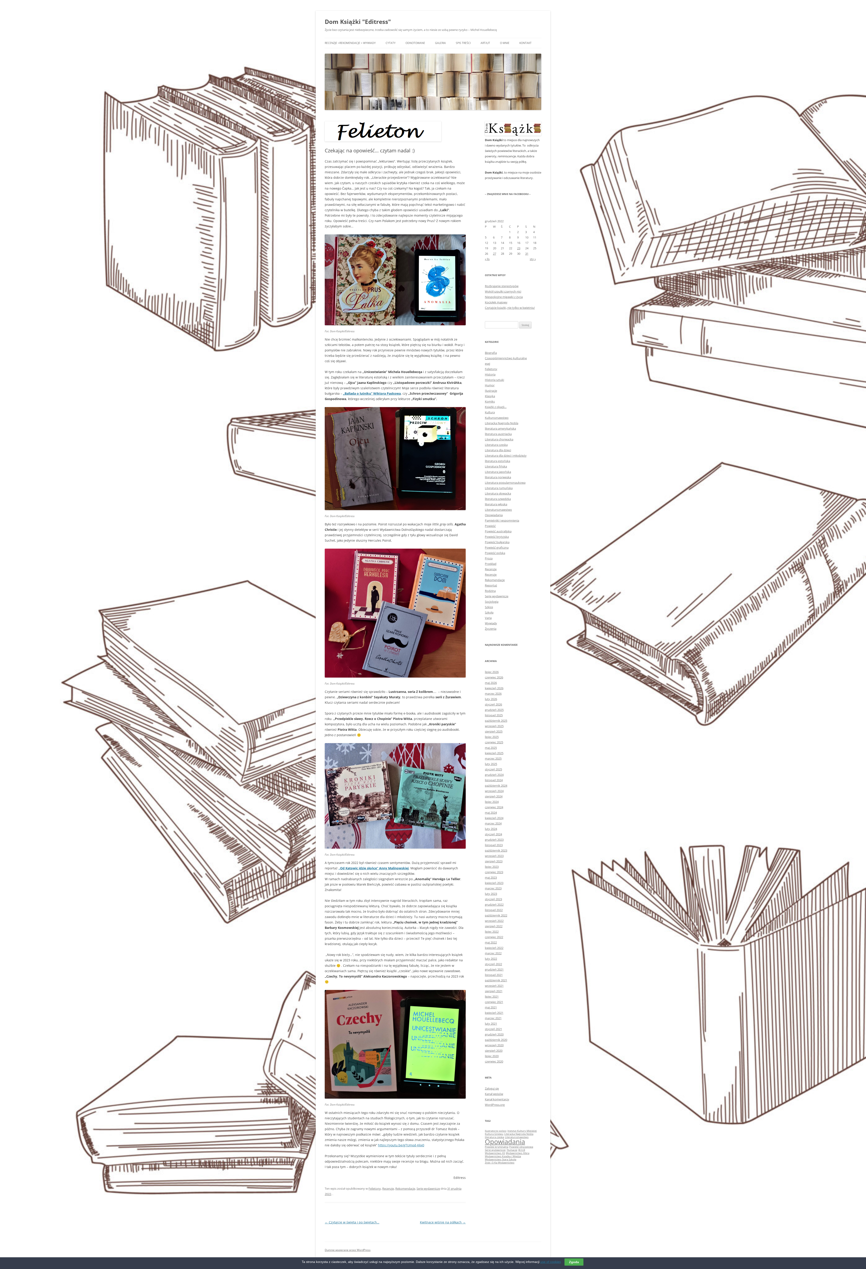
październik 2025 (496, 721)
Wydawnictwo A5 (495, 1153)
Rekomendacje (405, 1189)
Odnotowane (415, 43)
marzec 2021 (493, 1018)
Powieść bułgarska (497, 542)
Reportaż (491, 585)
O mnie (504, 43)
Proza (489, 558)
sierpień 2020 (493, 1051)
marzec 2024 (493, 823)
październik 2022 (496, 915)
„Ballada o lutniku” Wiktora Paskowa (372, 393)
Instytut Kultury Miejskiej (522, 1130)
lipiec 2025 (492, 737)
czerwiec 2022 (494, 937)
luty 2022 (491, 959)
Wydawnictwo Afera (517, 1153)
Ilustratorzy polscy (496, 1130)
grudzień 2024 (494, 775)
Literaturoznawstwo (498, 510)
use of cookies (550, 1262)
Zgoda (574, 1262)
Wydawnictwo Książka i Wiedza (503, 1156)
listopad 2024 (494, 780)
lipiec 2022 (492, 932)
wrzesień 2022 (494, 921)
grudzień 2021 (494, 969)
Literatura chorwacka (499, 439)
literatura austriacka (498, 434)
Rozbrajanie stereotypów (501, 286)
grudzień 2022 (494, 905)
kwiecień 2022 (494, 948)
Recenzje (388, 1189)
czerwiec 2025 (494, 742)
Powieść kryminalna (496, 1146)
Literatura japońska (498, 472)
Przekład (490, 564)
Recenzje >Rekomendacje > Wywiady (350, 43)
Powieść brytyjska (497, 537)
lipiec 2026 (492, 672)
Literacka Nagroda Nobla (501, 423)
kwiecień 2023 (494, 883)
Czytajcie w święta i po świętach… (352, 1222)
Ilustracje (491, 391)
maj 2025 (491, 748)
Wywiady (491, 623)
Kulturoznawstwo (497, 418)
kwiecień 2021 (494, 1013)
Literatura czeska (496, 445)
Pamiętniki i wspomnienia (502, 520)
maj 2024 (491, 813)
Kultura (490, 412)
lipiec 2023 (492, 867)
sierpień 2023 (493, 861)
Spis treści (463, 43)
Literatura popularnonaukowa (505, 483)
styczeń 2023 (493, 899)
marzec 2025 (493, 758)
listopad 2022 (494, 910)
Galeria (440, 43)
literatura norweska (498, 477)
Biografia (491, 353)
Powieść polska (495, 553)
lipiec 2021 (492, 996)
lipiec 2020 (492, 1056)
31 (526, 254)
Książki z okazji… (496, 407)
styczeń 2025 (493, 769)
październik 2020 (496, 1040)
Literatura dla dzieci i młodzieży (506, 456)
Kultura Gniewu (494, 1134)
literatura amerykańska (500, 428)
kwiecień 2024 (494, 818)
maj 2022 (491, 942)
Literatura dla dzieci (498, 450)
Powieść (490, 526)
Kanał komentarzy (497, 1099)
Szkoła (489, 612)
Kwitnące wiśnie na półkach (443, 1222)
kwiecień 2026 (494, 688)
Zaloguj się (492, 1088)
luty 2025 (491, 764)
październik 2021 (496, 980)
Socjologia (491, 602)
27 (494, 254)
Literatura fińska (496, 466)
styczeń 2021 (493, 1029)
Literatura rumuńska (499, 488)
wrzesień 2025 (494, 726)
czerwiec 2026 (494, 677)
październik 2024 (496, 785)
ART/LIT (485, 43)
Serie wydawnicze (428, 1189)
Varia (488, 618)
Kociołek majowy (496, 302)
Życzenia (490, 629)
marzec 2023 (493, 888)
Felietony (375, 1189)
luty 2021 (491, 1024)
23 (518, 248)
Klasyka (490, 396)
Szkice (489, 607)
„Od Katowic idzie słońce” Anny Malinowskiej (374, 868)
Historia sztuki (494, 380)
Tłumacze (512, 1150)
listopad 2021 (494, 975)
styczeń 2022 (493, 964)
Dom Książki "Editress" (358, 22)
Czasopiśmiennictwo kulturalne (506, 358)
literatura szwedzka (498, 499)
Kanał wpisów (494, 1094)
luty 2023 (491, 894)
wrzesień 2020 (494, 1045)
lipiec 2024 (492, 802)
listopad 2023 (494, 845)
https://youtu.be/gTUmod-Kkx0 (401, 1145)
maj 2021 (491, 1007)
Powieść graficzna (497, 547)
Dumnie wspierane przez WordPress (348, 1250)
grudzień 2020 (494, 1034)
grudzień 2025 (494, 710)
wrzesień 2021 (494, 986)
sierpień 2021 (493, 991)
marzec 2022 (493, 953)
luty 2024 (491, 829)
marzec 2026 (493, 694)
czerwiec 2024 (494, 807)
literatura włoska (496, 504)
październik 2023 (496, 850)
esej (487, 364)
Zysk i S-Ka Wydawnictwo (499, 1162)
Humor (490, 385)
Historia (490, 374)
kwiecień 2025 (494, 753)
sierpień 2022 (493, 926)
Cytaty (391, 43)
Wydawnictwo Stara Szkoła (500, 1159)
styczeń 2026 (493, 704)
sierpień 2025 (493, 731)
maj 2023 (491, 877)
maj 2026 (491, 683)
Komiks (490, 401)
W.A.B (521, 1150)
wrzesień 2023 (494, 856)
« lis (487, 259)
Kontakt (525, 43)
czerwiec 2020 (494, 1061)
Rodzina (490, 591)
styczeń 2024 (493, 834)
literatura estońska (497, 461)
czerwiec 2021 (494, 1002)
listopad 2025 (494, 715)
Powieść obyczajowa (521, 1146)
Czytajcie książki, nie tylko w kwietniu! (510, 308)
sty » (533, 259)
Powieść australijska (498, 531)
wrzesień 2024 (494, 791)
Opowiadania (494, 515)
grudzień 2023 (494, 840)
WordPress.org (495, 1105)
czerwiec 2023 (494, 872)
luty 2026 (491, 699)
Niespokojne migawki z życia (504, 297)
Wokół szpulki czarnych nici (503, 291)
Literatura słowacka (498, 493)
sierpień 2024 (493, 796)
